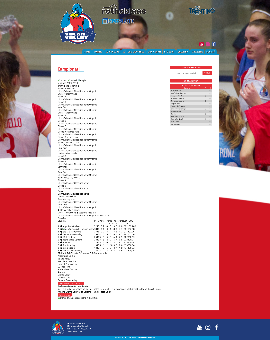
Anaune (66, 242)
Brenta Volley (68, 245)
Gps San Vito (175, 124)
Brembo (173, 113)
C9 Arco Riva (68, 237)
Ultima (61, 91)
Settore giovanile (133, 51)
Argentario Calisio (70, 226)
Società (210, 51)
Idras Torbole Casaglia (178, 108)
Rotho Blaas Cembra (72, 239)
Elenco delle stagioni (70, 210)
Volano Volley (88, 229)
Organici (93, 91)
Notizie (98, 51)
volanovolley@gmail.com (81, 326)
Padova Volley (176, 111)
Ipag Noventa (175, 103)
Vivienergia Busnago (178, 106)
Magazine (197, 51)
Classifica (78, 91)
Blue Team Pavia (176, 90)
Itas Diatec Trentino (71, 231)
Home (87, 51)
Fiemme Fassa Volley (72, 250)
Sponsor (169, 51)
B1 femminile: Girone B (191, 85)
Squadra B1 (112, 51)
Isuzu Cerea (175, 121)
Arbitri (100, 215)
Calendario (69, 91)
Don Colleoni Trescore (178, 93)
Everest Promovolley (72, 234)
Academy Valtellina (177, 95)
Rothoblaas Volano (177, 101)
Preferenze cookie (75, 331)
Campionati (154, 51)
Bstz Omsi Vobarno (177, 98)
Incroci (86, 91)
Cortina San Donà (177, 119)
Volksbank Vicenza (177, 116)
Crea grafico (64, 294)
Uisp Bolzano (68, 247)
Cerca (106, 215)
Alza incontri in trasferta (70, 283)
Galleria (183, 51)
